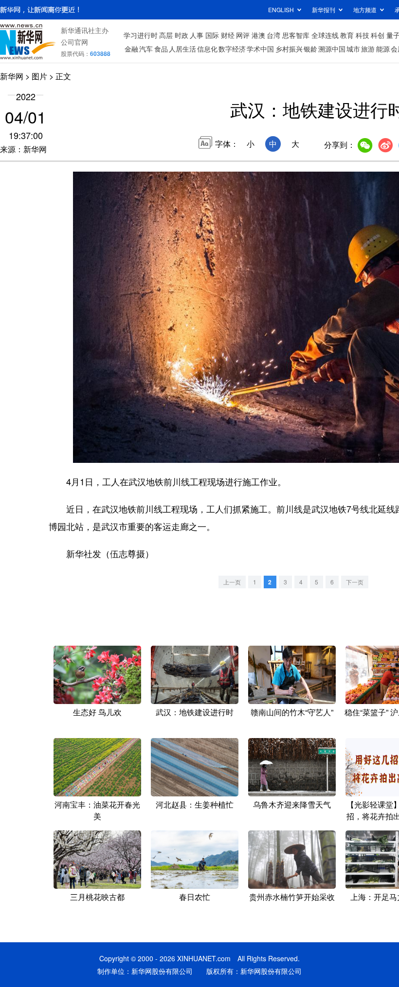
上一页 (232, 582)
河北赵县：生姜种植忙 (195, 804)
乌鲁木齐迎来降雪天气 (292, 804)
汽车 (146, 48)
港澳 (258, 35)
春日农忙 (194, 896)
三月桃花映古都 (97, 896)
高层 (166, 35)
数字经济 (232, 48)
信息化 (207, 48)
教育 (347, 35)
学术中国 (260, 48)
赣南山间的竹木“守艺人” (292, 712)
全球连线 (325, 35)
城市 (353, 48)
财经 (228, 35)
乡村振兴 (289, 48)
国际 (212, 35)
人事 (196, 35)
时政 (181, 35)
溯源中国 (331, 48)
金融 (131, 48)
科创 (377, 35)
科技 (362, 35)
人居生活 (182, 48)
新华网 (11, 76)
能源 (383, 48)
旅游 (368, 48)
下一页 (354, 582)
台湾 (273, 35)
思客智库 (295, 35)
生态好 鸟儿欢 (97, 712)
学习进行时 (141, 35)
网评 (243, 35)
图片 (39, 76)
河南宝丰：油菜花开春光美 (97, 810)
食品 (161, 48)
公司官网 (74, 42)
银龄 (310, 48)
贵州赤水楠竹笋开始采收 (292, 896)
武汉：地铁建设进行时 (195, 712)
